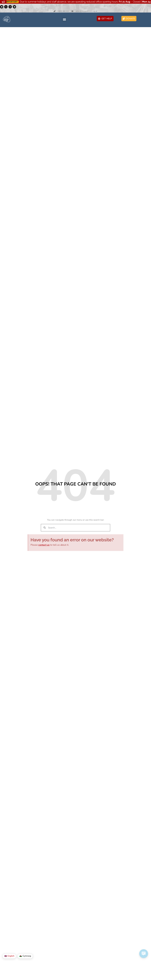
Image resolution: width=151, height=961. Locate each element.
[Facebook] (1, 6)
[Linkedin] (14, 6)
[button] (64, 19)
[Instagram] (10, 6)
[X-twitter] (6, 6)
